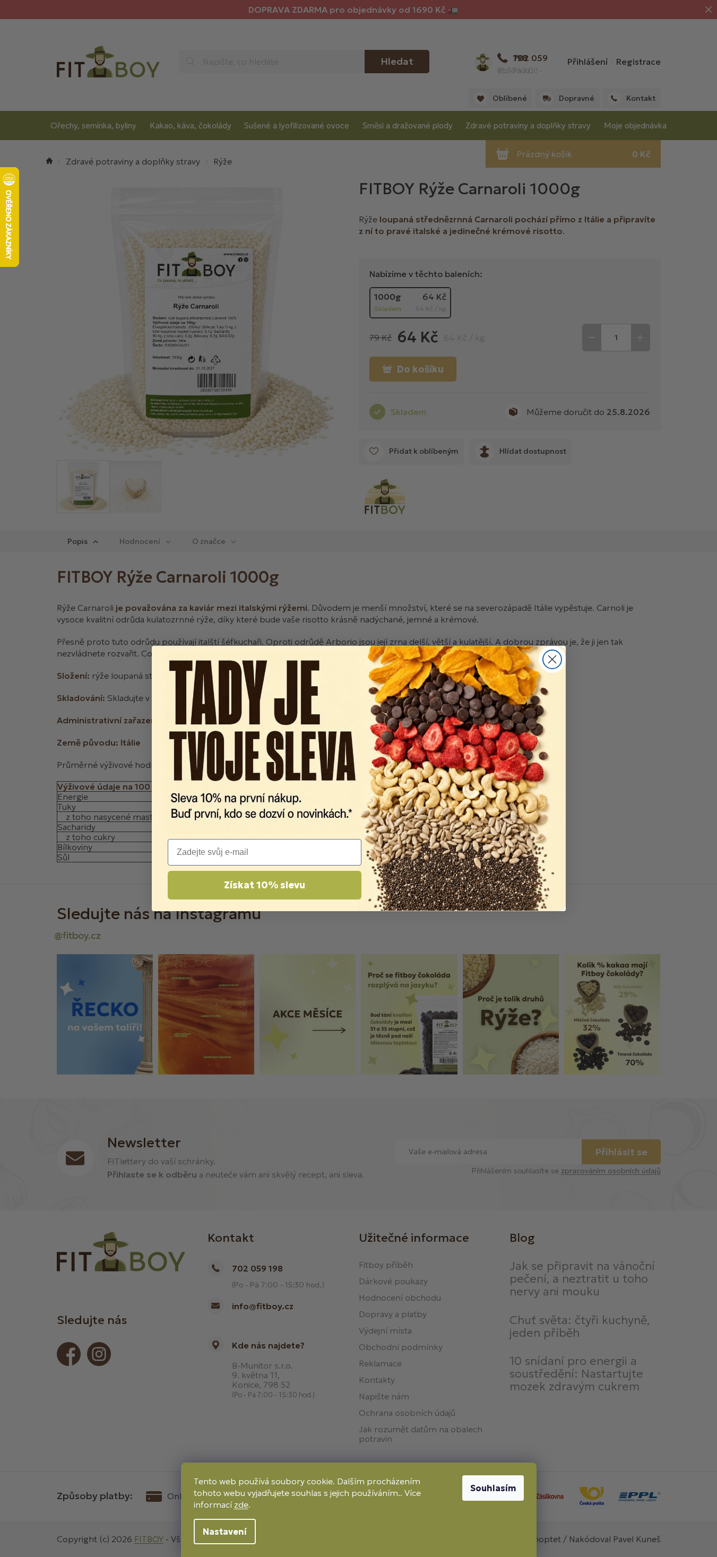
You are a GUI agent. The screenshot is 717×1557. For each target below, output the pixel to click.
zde (241, 1504)
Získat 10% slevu (264, 885)
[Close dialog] (552, 659)
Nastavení (225, 1531)
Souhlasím (493, 1488)
